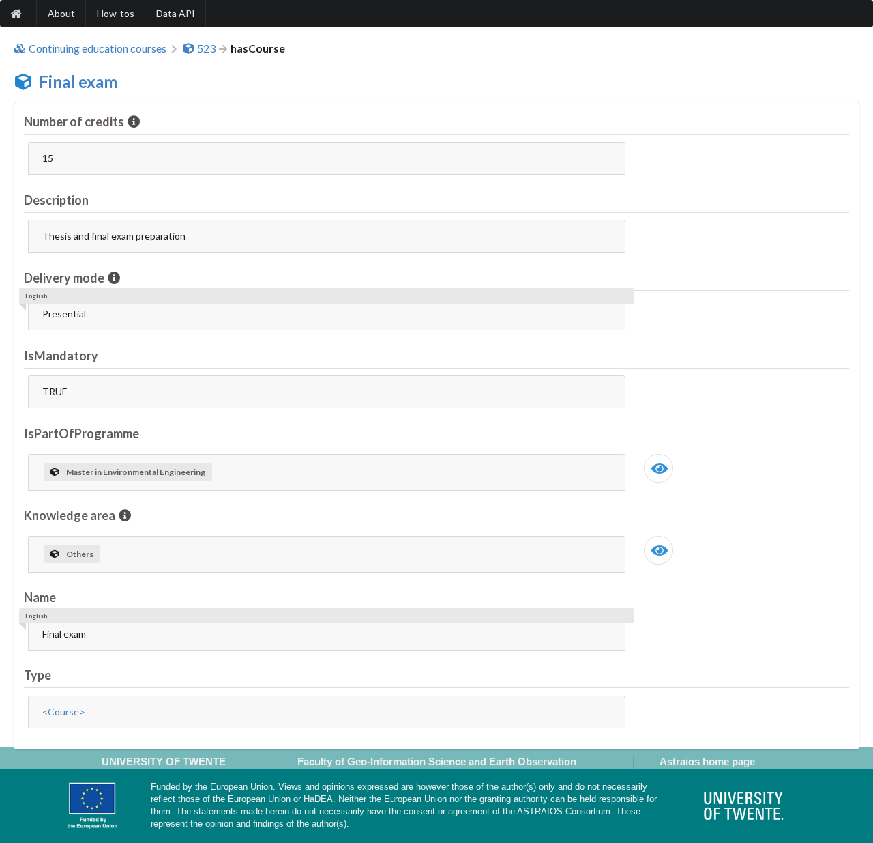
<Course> (63, 711)
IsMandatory (61, 355)
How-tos (115, 13)
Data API (175, 13)
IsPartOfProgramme (81, 433)
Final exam (78, 81)
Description (56, 200)
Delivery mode (64, 277)
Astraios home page (707, 761)
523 (206, 48)
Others (79, 554)
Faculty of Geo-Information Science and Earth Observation (436, 761)
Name (40, 597)
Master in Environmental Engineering (135, 472)
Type (37, 675)
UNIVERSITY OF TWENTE (164, 761)
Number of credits (74, 121)
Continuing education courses (97, 48)
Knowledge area (69, 515)
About (61, 13)
